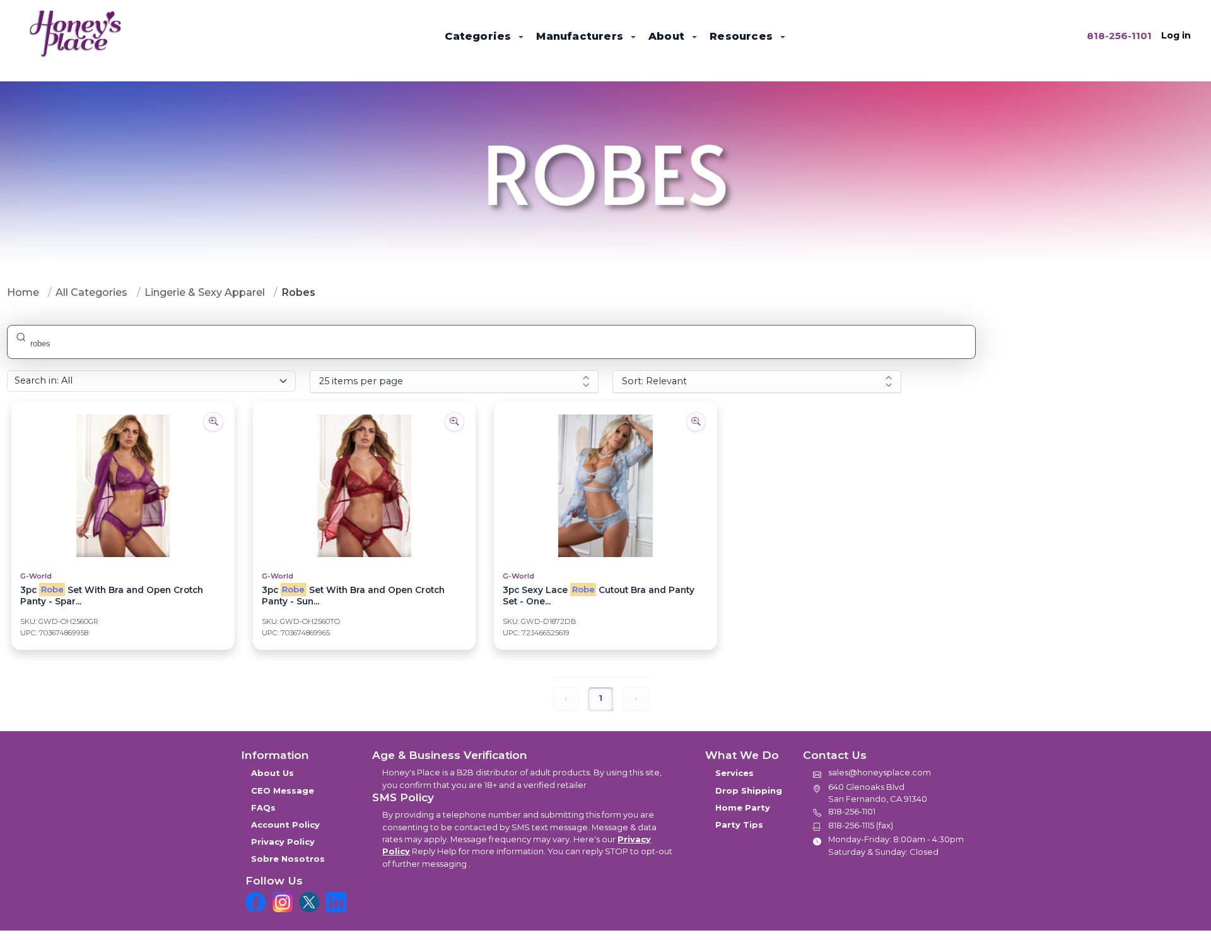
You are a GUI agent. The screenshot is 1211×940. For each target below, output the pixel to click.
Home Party (742, 807)
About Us (272, 773)
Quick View (122, 447)
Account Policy (285, 825)
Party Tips (739, 825)
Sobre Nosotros (288, 859)
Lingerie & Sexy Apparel (204, 292)
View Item (122, 523)
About (667, 36)
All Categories (91, 292)
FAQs (263, 807)
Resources (743, 36)
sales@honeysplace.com (879, 772)
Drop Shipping (748, 790)
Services (734, 773)
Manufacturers (581, 36)
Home (23, 292)
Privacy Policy (283, 842)
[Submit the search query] (20, 336)
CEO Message (282, 790)
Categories (479, 36)
